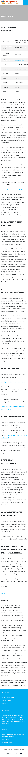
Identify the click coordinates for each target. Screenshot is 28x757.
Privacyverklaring (8, 749)
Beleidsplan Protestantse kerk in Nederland (13, 382)
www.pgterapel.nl (19, 60)
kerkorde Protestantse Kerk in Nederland (13, 190)
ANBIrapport (4, 593)
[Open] (25, 2)
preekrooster (5, 724)
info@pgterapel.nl (7, 742)
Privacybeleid (16, 749)
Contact (22, 749)
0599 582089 (5, 739)
